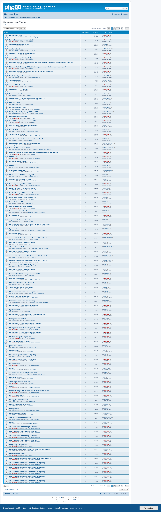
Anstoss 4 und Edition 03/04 (40, 248)
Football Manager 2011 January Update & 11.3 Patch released (29, 391)
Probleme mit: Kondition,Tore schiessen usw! (24, 143)
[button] (108, 28)
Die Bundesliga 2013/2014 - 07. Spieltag (22, 265)
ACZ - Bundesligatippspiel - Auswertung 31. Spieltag (27, 472)
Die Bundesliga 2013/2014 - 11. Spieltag (22, 251)
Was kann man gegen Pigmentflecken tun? (23, 125)
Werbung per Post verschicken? (20, 179)
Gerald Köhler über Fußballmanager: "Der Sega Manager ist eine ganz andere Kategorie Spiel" (41, 62)
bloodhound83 (15, 239)
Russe (13, 320)
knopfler (14, 410)
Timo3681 (14, 225)
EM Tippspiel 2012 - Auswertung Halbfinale (23, 305)
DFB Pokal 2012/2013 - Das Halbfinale (21, 283)
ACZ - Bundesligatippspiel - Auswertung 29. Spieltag (27, 481)
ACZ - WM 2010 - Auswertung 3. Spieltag (23, 431)
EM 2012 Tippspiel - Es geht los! (20, 337)
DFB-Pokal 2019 (14, 103)
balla (13, 221)
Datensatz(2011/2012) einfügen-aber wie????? (24, 274)
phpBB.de (73, 499)
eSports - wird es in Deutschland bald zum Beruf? (26, 139)
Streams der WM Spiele (17, 454)
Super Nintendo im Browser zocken (21, 287)
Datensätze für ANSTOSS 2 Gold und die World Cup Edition (29, 449)
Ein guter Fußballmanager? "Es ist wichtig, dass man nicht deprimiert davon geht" (37, 67)
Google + (12, 386)
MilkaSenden (15, 50)
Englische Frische (15, 377)
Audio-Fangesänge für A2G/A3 (19, 404)
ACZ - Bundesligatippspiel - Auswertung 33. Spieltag (27, 463)
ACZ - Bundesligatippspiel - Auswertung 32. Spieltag (27, 467)
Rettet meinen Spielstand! (18, 211)
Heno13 (14, 167)
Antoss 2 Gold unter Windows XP (20, 418)
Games (32, 82)
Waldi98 (14, 347)
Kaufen (11, 422)
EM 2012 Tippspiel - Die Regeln (19, 341)
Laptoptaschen (14, 409)
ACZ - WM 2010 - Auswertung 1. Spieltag (23, 440)
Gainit (13, 140)
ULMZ (13, 423)
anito (13, 176)
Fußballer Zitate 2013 (16, 233)
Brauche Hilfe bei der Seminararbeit (21, 130)
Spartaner (14, 104)
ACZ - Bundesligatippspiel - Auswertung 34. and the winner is (30, 458)
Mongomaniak (15, 419)
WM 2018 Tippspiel (15, 157)
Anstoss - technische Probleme (42, 149)
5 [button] (121, 29)
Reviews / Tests (14, 364)
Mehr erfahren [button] (80, 508)
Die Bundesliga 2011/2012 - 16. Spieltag (22, 359)
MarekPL (14, 414)
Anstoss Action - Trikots (17, 413)
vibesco (14, 293)
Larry (13, 127)
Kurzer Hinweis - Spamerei (18, 116)
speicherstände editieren (17, 170)
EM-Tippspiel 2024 (15, 35)
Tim (15, 244)
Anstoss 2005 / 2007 (32, 297)
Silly (13, 203)
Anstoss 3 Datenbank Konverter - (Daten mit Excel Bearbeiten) (30, 238)
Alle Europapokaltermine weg (19, 44)
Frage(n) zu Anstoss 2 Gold (18, 400)
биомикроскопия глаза (17, 107)
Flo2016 (14, 190)
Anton (13, 95)
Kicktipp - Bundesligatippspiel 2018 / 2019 (23, 112)
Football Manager (34, 163)
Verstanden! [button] (148, 508)
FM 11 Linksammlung (16, 395)
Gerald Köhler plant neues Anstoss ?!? (22, 121)
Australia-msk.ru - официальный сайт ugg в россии (27, 98)
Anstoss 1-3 (31, 46)
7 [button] (125, 29)
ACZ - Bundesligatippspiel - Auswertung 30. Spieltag (27, 476)
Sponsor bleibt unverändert (18, 229)
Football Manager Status (17, 161)
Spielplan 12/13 (14, 310)
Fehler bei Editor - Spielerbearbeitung (22, 301)
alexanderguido (16, 248)
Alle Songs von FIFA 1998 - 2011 (20, 382)
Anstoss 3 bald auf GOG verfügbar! (21, 58)
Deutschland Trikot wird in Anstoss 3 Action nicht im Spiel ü (29, 224)
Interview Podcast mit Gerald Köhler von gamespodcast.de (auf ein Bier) (33, 152)
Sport (33, 50)
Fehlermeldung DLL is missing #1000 (22, 188)
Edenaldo (14, 275)
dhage (13, 212)
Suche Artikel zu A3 (16, 202)
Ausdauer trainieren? (16, 49)
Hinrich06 (14, 77)
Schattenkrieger (16, 113)
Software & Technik (35, 77)
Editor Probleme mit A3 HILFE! (19, 148)
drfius (13, 374)
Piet (13, 297)
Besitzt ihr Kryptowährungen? (19, 76)
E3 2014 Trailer (14, 215)
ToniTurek (14, 82)
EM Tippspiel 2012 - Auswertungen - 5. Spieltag (25, 323)
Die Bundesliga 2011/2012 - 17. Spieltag (22, 355)
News (31, 41)
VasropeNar (15, 100)
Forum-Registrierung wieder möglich (21, 40)
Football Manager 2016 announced (21, 193)
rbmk (13, 46)
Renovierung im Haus (16, 94)
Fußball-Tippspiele (35, 37)
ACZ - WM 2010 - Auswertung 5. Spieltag (23, 427)
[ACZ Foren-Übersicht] (13, 7)
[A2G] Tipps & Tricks (16, 346)
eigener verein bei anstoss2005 (19, 296)
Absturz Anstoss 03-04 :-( (17, 247)
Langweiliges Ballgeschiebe (18, 445)
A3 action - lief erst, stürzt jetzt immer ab (23, 373)
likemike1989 (15, 257)
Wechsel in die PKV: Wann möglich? (21, 175)
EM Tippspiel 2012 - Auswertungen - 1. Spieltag (25, 332)
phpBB (60, 497)
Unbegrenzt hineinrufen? (17, 319)
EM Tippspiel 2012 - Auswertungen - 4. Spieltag (25, 328)
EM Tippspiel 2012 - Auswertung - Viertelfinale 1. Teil (27, 314)
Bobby (13, 288)
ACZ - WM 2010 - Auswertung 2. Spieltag (23, 436)
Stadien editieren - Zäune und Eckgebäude (23, 292)
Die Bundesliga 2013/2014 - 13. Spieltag (22, 242)
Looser (11, 368)
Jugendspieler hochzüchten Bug (20, 220)
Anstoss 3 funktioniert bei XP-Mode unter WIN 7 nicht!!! (28, 256)
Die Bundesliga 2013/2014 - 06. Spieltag (22, 269)
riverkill (16, 302)
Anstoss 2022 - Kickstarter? (18, 89)
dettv (15, 199)
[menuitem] (16, 14)
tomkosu (14, 369)
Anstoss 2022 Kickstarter (17, 85)
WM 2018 (12, 166)
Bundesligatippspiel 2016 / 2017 (20, 184)
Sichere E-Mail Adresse (17, 134)
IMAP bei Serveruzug (16, 278)
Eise (13, 311)
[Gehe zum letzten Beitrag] (110, 35)
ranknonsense (15, 172)
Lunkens (14, 37)
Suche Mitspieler (15, 80)
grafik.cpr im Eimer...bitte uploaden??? (22, 197)
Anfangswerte (14, 350)
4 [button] (119, 29)
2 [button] (114, 29)
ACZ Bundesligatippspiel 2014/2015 (21, 206)
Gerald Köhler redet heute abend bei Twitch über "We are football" (31, 71)
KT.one (13, 401)
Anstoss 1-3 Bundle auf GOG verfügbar (22, 53)
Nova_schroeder (16, 145)
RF (12, 351)
